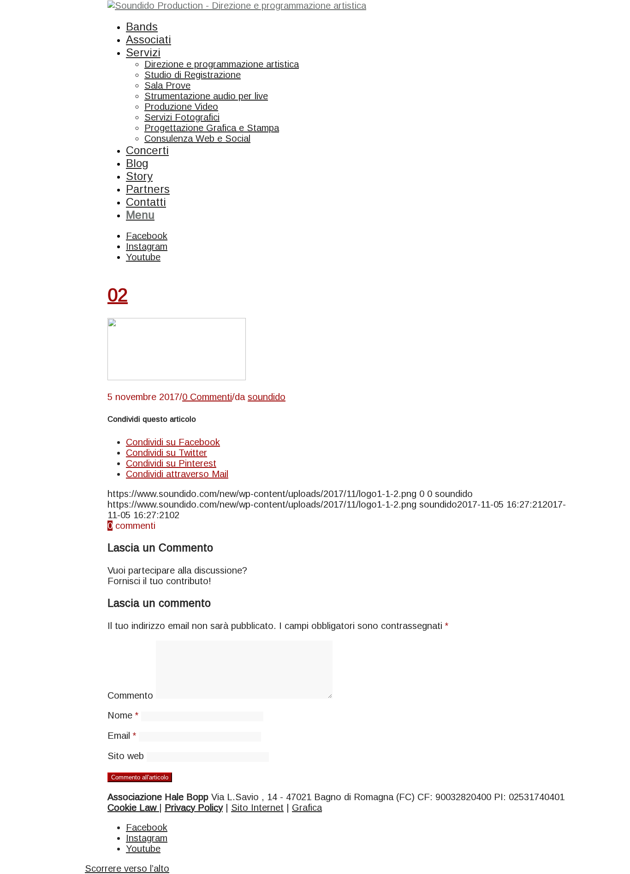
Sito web (125, 756)
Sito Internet (257, 807)
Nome (122, 715)
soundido (266, 397)
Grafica (307, 807)
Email (121, 735)
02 (117, 295)
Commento (130, 695)
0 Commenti (207, 397)
